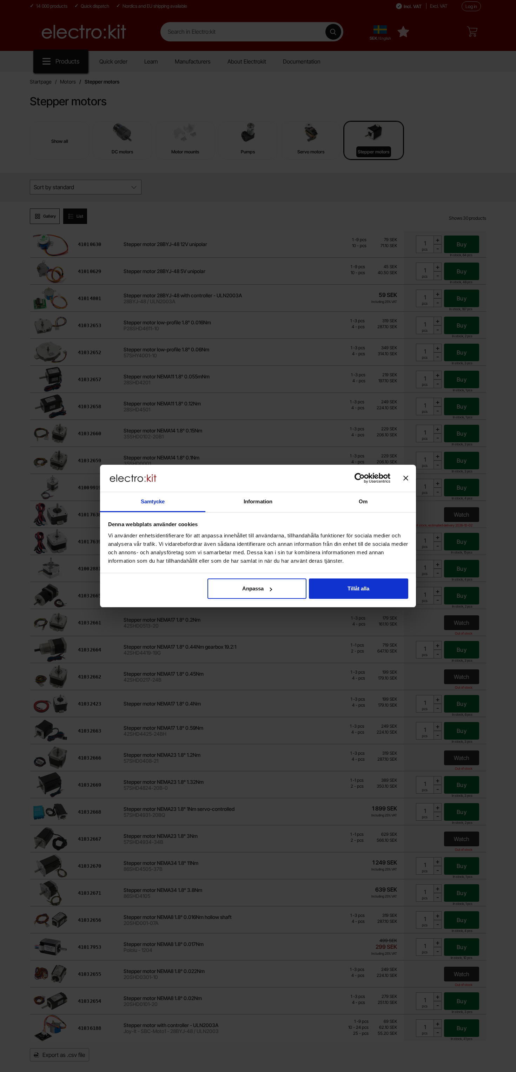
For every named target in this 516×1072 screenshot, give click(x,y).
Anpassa (253, 588)
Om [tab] (363, 501)
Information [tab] (258, 501)
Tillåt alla (358, 588)
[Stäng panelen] (405, 478)
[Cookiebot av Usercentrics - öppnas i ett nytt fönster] (359, 478)
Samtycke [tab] (153, 501)
